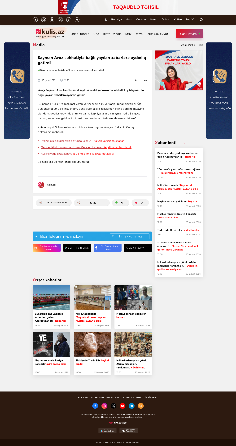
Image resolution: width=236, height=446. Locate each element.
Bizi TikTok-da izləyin (78, 248)
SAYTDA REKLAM (125, 397)
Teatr (106, 34)
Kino (96, 34)
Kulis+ (178, 19)
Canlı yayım (188, 34)
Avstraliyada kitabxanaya (77, 153)
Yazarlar (141, 19)
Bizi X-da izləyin (136, 248)
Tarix (128, 34)
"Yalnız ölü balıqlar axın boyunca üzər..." (82, 140)
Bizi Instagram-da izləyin (48, 247)
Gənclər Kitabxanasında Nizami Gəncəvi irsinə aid (86, 147)
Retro (139, 34)
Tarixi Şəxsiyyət (157, 34)
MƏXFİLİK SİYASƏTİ (147, 397)
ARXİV (109, 397)
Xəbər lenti (166, 142)
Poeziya (116, 19)
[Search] (201, 20)
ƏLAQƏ (99, 397)
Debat (166, 19)
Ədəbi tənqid (80, 34)
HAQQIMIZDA (85, 397)
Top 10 (190, 19)
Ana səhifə (187, 45)
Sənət (154, 19)
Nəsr (129, 19)
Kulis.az (51, 184)
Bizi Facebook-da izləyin (109, 247)
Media (117, 34)
